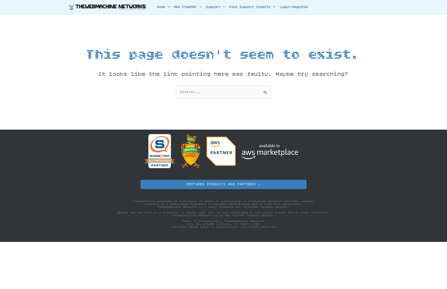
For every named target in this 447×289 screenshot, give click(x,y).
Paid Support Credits (250, 7)
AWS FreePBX (185, 7)
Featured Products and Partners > (223, 184)
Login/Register (294, 7)
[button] (167, 7)
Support (213, 7)
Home (161, 7)
